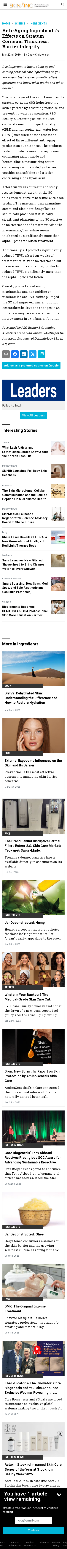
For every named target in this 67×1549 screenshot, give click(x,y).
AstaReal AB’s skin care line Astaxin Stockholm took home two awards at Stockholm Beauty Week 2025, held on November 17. (33, 1485)
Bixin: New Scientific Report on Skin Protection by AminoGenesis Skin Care (32, 1076)
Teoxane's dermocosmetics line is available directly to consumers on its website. (33, 861)
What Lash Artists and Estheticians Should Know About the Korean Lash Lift (25, 452)
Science (19, 23)
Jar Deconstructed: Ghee (24, 1234)
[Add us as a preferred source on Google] (41, 354)
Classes (6, 602)
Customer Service (11, 578)
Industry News (9, 466)
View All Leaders (33, 415)
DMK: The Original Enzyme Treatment (25, 1308)
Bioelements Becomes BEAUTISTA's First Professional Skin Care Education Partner (24, 611)
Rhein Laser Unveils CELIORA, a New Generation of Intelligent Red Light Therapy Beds (24, 541)
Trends (5, 442)
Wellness (7, 555)
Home (6, 23)
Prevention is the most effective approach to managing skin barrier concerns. (31, 776)
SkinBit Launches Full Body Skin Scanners (24, 473)
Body (4, 532)
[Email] (6, 354)
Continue (33, 1530)
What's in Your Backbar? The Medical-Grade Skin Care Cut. (28, 997)
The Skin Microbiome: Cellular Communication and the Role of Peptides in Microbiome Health (24, 495)
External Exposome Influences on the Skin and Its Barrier (33, 763)
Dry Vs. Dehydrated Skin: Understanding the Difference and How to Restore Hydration (31, 698)
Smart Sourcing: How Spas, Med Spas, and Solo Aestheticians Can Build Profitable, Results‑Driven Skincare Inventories (25, 588)
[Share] (15, 354)
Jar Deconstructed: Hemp (25, 923)
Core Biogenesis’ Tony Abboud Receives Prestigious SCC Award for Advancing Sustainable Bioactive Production (33, 1158)
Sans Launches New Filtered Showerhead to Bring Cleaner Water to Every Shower (23, 565)
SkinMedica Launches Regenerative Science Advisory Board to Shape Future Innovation (24, 518)
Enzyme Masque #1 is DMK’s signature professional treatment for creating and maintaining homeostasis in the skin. (32, 1322)
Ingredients (38, 23)
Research (7, 485)
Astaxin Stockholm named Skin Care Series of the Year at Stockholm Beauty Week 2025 (33, 1469)
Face (7, 753)
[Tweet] (32, 354)
